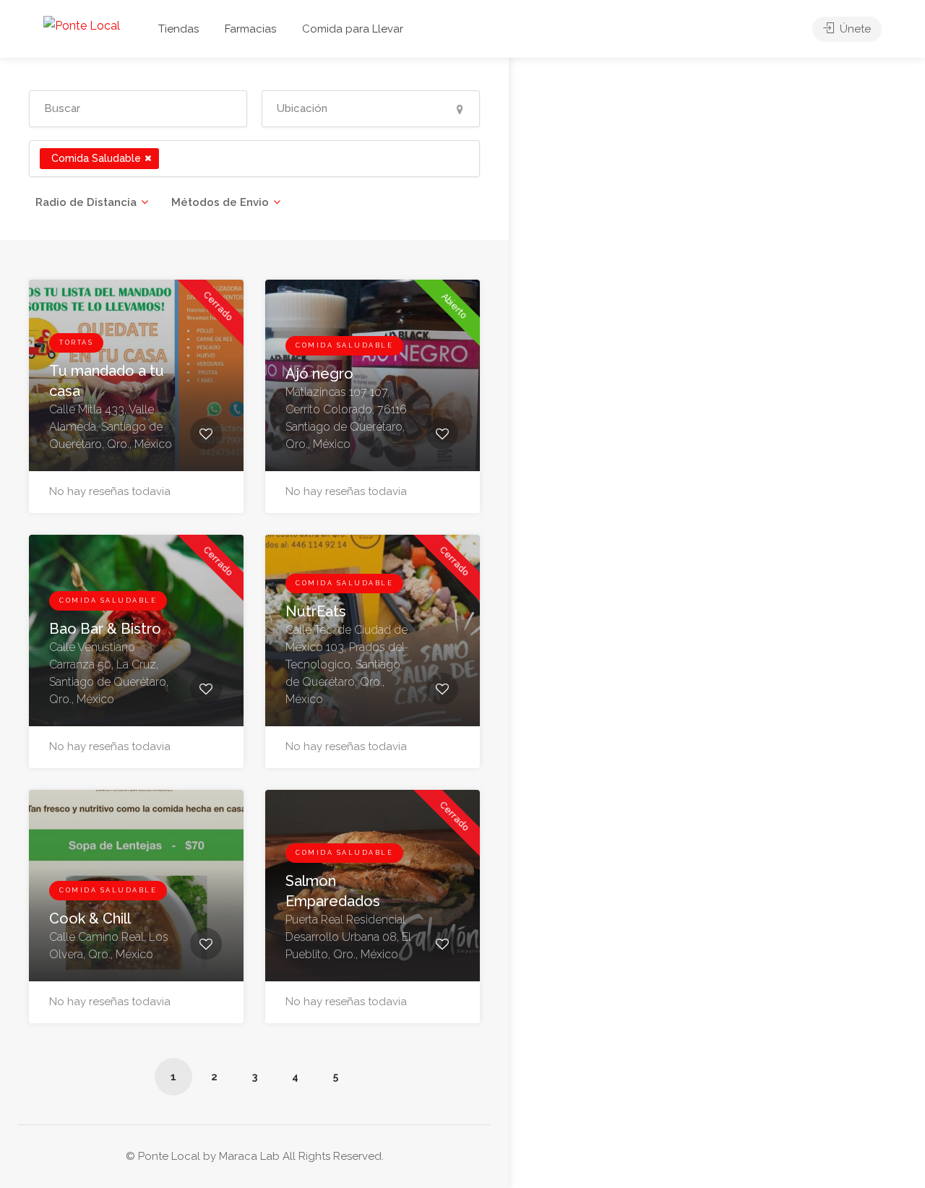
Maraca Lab (249, 1156)
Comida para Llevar (352, 28)
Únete (854, 28)
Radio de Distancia (86, 202)
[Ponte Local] (81, 25)
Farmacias (250, 28)
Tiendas (178, 28)
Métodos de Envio (220, 202)
